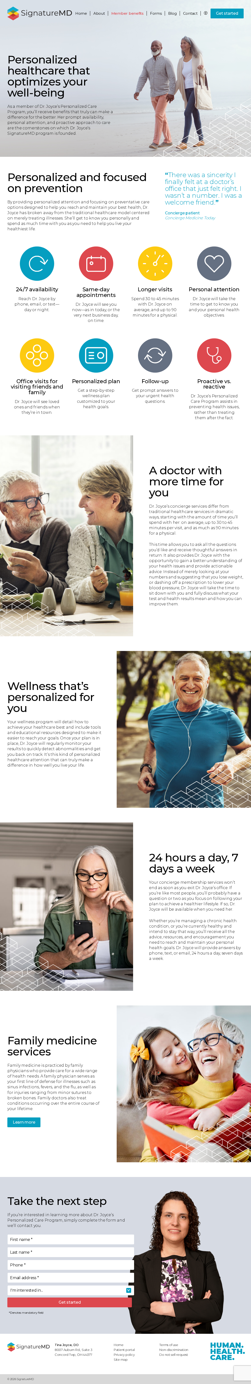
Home (81, 13)
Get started (227, 13)
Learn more (24, 1122)
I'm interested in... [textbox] (26, 1290)
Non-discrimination (173, 1350)
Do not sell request (173, 1355)
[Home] (28, 1346)
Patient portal (124, 1350)
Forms (156, 13)
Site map (121, 1359)
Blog (172, 13)
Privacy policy (124, 1355)
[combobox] (71, 1290)
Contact (190, 13)
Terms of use (168, 1345)
